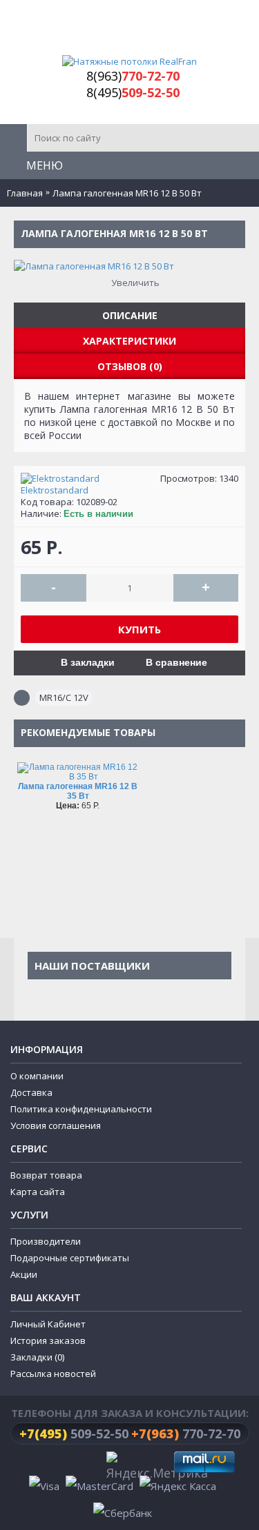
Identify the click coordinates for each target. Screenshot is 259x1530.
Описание (129, 315)
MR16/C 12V (63, 697)
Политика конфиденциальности (81, 1109)
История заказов (48, 1340)
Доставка (31, 1092)
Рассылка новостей (53, 1373)
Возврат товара (46, 1175)
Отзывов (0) (129, 366)
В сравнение (176, 662)
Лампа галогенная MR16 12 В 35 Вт (77, 791)
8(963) (133, 76)
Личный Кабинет (48, 1324)
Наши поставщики (92, 965)
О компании (37, 1076)
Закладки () (37, 1357)
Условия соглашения (55, 1125)
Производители (45, 1241)
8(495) (133, 92)
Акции (23, 1274)
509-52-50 (73, 1433)
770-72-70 (185, 1433)
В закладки (88, 662)
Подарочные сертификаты (69, 1258)
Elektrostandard (54, 490)
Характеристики (129, 340)
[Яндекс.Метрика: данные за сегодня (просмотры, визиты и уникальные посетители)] (157, 1467)
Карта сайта (37, 1191)
